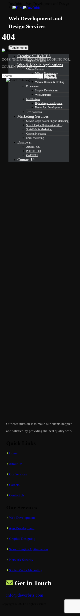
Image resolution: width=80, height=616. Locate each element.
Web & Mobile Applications (40, 65)
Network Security (21, 559)
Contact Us (16, 495)
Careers (14, 485)
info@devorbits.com (24, 595)
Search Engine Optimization (28, 549)
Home (13, 453)
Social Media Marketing (25, 570)
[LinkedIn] (19, 39)
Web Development (22, 517)
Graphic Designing (22, 538)
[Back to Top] (4, 612)
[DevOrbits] (30, 8)
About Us (15, 464)
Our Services (18, 474)
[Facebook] (19, 35)
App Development (21, 528)
